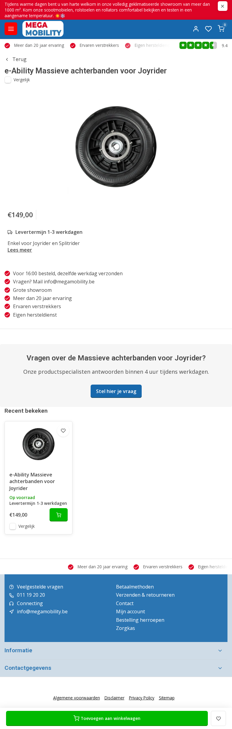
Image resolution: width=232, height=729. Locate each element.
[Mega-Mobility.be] (43, 29)
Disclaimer (114, 698)
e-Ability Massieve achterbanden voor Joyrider (32, 481)
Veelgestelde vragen (40, 586)
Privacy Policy (141, 698)
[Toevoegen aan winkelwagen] (59, 514)
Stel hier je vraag (116, 391)
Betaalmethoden (135, 586)
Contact (125, 603)
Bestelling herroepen (140, 620)
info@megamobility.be (42, 611)
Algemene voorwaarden (76, 698)
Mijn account (130, 611)
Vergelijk (22, 79)
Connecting (30, 603)
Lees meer (20, 250)
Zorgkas (125, 628)
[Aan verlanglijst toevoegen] (63, 430)
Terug (19, 59)
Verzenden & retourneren (145, 595)
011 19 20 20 (31, 595)
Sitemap (167, 698)
